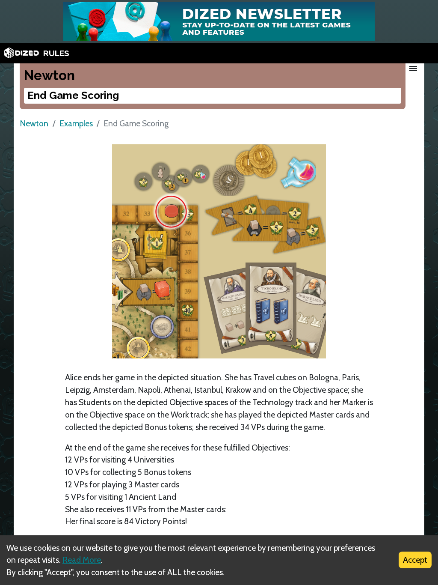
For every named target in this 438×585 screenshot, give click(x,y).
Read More (81, 560)
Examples (76, 123)
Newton (34, 123)
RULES (56, 53)
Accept (415, 560)
